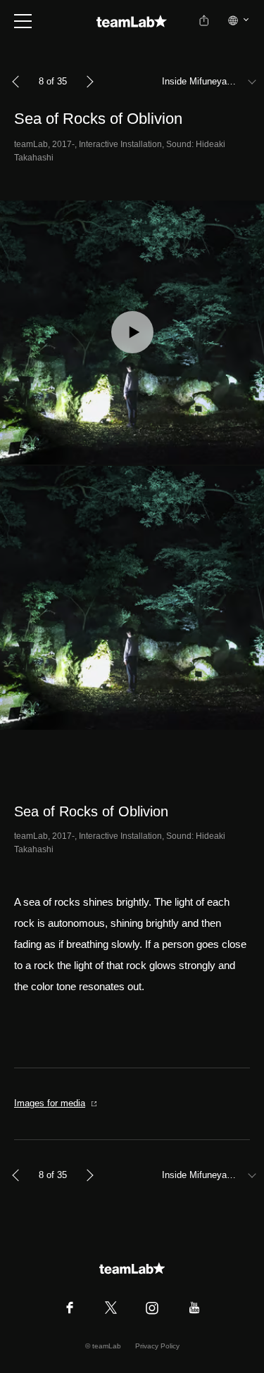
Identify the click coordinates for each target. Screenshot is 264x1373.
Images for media (49, 1103)
